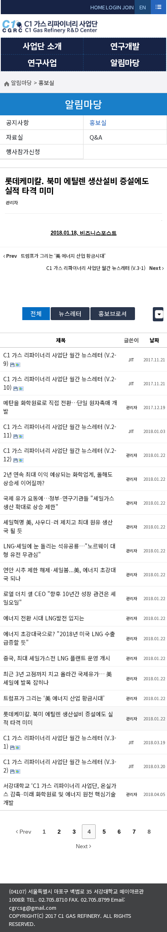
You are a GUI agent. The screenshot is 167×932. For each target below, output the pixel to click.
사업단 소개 (42, 46)
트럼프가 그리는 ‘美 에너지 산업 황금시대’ (54, 698)
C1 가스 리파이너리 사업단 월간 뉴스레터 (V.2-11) (59, 430)
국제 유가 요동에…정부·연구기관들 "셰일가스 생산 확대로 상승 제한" (58, 502)
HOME (97, 7)
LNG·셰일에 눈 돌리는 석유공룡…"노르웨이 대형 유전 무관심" (59, 550)
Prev (24, 831)
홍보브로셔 (112, 313)
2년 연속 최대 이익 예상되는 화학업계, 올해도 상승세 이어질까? (58, 478)
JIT (131, 360)
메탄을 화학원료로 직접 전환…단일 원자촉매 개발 (60, 407)
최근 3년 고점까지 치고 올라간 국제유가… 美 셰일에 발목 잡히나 (57, 678)
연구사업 (42, 62)
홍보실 (98, 122)
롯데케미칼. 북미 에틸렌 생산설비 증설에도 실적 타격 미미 (77, 185)
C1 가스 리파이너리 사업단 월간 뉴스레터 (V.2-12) (59, 454)
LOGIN (113, 7)
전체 (36, 313)
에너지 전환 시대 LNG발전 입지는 (43, 618)
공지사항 (17, 122)
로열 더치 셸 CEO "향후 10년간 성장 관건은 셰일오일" (59, 598)
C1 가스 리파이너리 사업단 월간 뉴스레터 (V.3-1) (59, 742)
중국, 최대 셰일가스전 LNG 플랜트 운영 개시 (56, 658)
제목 (61, 340)
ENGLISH (143, 8)
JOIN (128, 7)
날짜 (154, 340)
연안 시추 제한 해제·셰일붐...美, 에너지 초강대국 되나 (59, 574)
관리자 (12, 202)
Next (82, 846)
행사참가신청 (23, 151)
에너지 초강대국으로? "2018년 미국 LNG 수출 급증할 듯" (59, 638)
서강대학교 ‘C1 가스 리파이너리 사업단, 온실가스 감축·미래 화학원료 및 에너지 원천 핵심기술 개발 (59, 794)
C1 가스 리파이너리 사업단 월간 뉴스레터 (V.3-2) (59, 766)
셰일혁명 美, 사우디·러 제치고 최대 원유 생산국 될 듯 (58, 526)
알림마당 (124, 62)
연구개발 (124, 46)
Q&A (96, 137)
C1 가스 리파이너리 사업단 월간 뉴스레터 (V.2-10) (59, 383)
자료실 (14, 137)
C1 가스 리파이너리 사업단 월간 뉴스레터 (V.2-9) (59, 359)
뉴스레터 (70, 313)
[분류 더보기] (159, 314)
